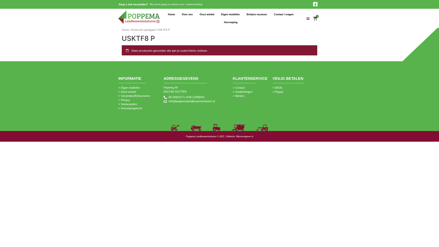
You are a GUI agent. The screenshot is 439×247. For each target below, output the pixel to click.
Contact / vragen (284, 14)
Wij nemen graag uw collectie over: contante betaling (176, 4)
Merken (239, 96)
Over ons (187, 14)
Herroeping (231, 22)
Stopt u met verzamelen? (133, 4)
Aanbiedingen (243, 91)
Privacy (125, 100)
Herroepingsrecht (131, 108)
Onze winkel (207, 14)
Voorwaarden (129, 104)
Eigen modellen (230, 14)
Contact (240, 87)
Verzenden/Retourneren (135, 96)
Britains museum (257, 14)
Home (171, 14)
